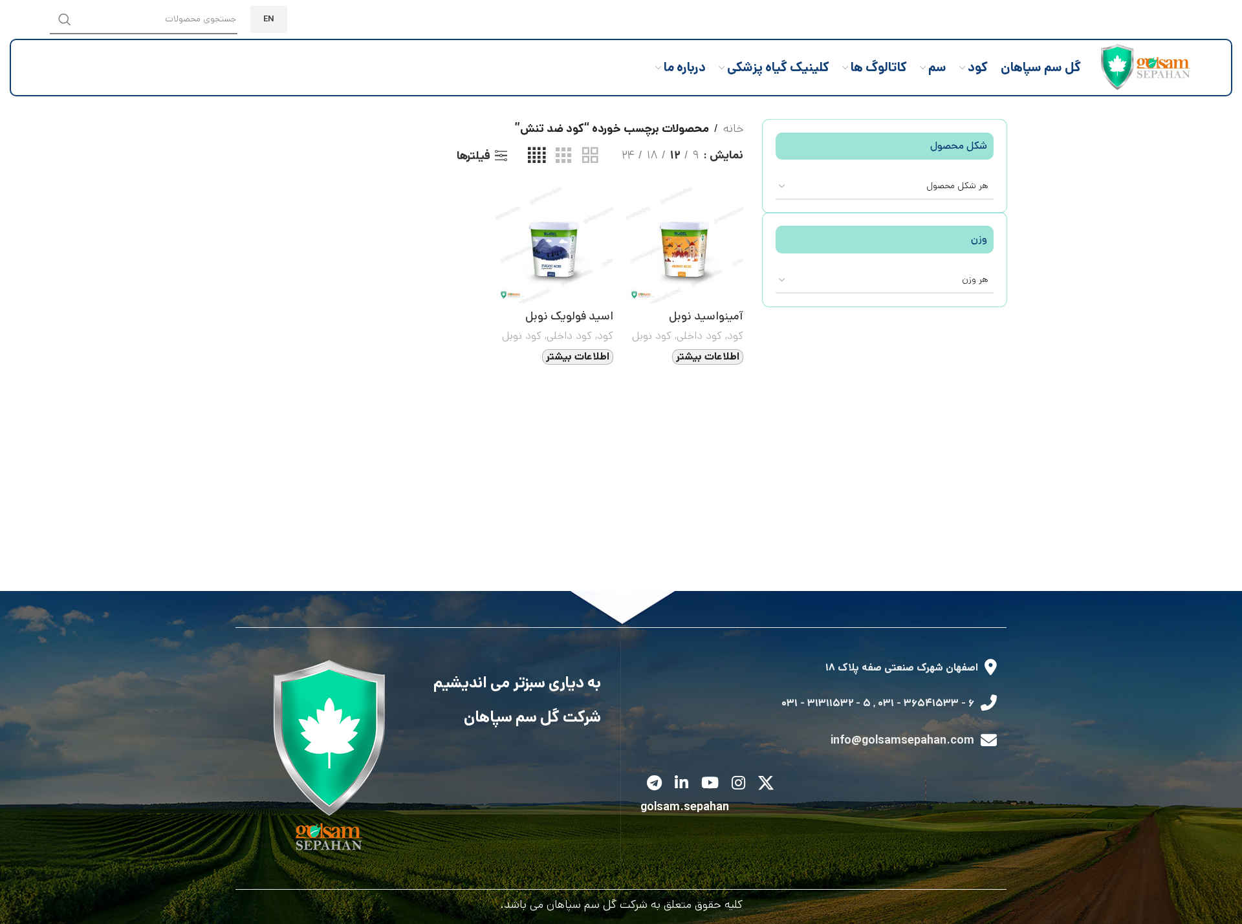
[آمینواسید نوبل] (684, 244)
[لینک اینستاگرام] (738, 784)
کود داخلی (699, 335)
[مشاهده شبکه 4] (536, 156)
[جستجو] (65, 19)
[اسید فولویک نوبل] (554, 244)
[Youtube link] (710, 784)
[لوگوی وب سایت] (1142, 67)
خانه (733, 128)
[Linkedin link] (681, 784)
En (268, 19)
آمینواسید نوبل (706, 316)
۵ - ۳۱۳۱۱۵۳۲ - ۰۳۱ (826, 703)
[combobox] (885, 186)
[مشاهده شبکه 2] (590, 156)
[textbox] (885, 186)
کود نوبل (651, 335)
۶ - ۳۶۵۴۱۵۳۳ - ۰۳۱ (926, 703)
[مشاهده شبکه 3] (563, 156)
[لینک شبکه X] (766, 784)
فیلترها (473, 156)
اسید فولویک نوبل (569, 316)
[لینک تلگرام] (654, 784)
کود (735, 335)
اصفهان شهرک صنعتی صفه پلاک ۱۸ (901, 667)
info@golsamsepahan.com (902, 740)
